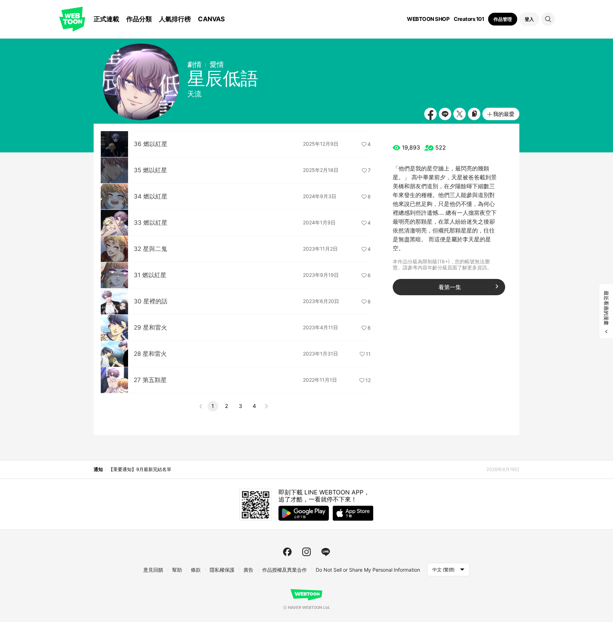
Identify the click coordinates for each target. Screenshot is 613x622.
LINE (445, 114)
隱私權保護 (222, 570)
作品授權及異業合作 (284, 570)
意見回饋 (153, 570)
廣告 (248, 570)
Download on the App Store (353, 513)
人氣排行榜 (175, 19)
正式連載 (106, 19)
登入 (529, 19)
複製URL (474, 114)
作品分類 (139, 19)
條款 (196, 570)
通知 (98, 469)
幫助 (177, 570)
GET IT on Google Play (303, 513)
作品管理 (502, 19)
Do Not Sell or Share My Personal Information (368, 570)
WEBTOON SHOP (428, 19)
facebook (287, 551)
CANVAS (211, 19)
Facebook (430, 114)
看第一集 (449, 287)
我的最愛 (503, 114)
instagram (306, 551)
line (325, 551)
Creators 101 (469, 19)
